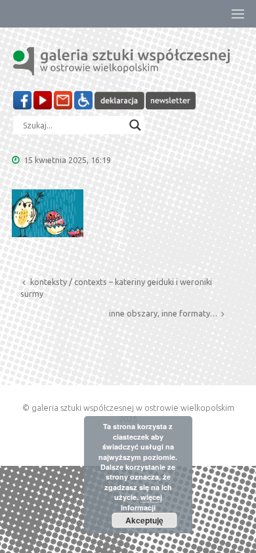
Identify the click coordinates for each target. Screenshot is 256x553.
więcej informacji (141, 502)
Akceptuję (144, 520)
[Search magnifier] (135, 125)
